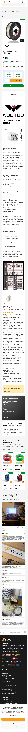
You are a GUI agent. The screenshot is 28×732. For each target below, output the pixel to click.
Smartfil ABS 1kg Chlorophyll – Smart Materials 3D (19, 467)
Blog (3, 672)
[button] (13, 31)
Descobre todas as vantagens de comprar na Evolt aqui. (11, 416)
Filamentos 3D (15, 11)
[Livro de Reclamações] (15, 658)
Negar (13, 723)
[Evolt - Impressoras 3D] (7, 2)
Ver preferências (13, 727)
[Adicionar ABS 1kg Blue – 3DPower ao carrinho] (11, 482)
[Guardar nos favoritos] (2, 16)
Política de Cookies (13, 730)
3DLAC (9, 336)
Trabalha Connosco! (6, 681)
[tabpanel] (13, 247)
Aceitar (13, 719)
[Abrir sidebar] (2, 1)
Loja (2, 11)
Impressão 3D (8, 11)
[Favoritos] (20, 2)
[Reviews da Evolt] (12, 655)
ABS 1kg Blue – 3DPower (6, 486)
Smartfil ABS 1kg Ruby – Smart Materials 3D (6, 467)
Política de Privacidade (6, 675)
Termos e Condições (6, 673)
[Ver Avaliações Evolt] (13, 564)
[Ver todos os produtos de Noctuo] (6, 46)
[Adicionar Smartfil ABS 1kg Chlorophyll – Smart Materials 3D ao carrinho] (23, 461)
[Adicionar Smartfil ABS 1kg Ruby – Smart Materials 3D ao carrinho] (11, 461)
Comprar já (14, 86)
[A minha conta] (24, 2)
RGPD (3, 680)
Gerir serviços (13, 715)
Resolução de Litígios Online (8, 678)
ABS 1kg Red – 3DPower (18, 486)
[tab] (13, 94)
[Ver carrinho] (22, 2)
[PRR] (13, 665)
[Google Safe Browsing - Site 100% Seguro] (6, 658)
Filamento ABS (5, 12)
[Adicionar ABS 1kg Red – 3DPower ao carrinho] (23, 482)
